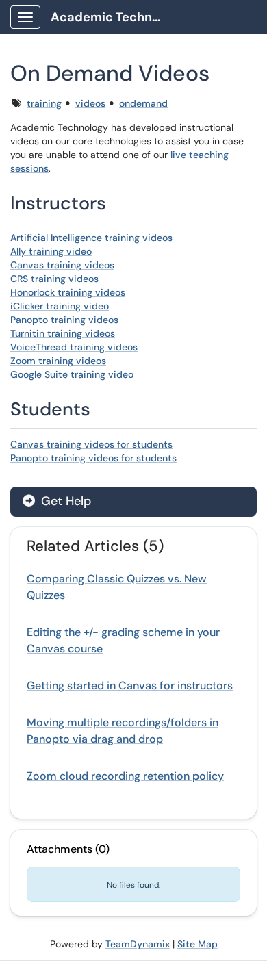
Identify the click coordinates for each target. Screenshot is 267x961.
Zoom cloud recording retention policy (125, 776)
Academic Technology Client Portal (110, 17)
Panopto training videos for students (93, 458)
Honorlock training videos (67, 292)
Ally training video (51, 251)
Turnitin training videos (62, 333)
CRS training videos (54, 278)
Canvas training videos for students (91, 444)
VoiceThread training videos (74, 347)
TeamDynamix (137, 944)
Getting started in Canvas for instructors (130, 685)
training (44, 103)
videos (90, 103)
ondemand (143, 103)
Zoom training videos (58, 361)
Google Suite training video (72, 374)
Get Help (64, 501)
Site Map (197, 944)
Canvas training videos (62, 265)
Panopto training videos (64, 319)
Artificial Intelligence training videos (91, 237)
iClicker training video (59, 306)
